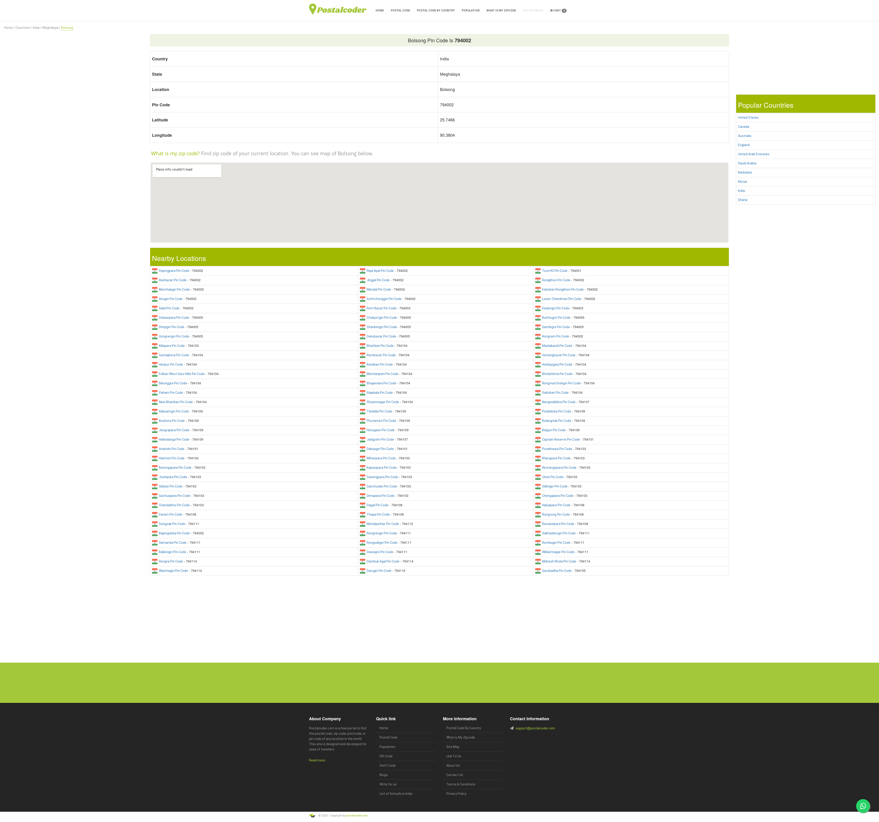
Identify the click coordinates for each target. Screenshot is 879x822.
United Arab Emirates (753, 154)
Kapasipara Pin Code (381, 467)
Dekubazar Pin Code (380, 336)
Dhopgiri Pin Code (170, 327)
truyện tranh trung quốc (440, 809)
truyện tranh (344, 809)
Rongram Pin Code (555, 336)
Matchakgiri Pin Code (173, 289)
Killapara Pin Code (171, 346)
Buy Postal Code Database (488, 689)
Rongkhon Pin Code (555, 280)
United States (748, 117)
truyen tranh (357, 809)
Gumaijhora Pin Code (173, 355)
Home (380, 10)
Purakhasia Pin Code (556, 449)
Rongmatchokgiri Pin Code (561, 383)
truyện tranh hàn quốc (417, 809)
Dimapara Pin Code (379, 496)
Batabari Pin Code (379, 364)
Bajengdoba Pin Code (173, 533)
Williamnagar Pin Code (557, 552)
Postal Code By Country (436, 10)
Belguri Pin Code (553, 430)
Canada (743, 127)
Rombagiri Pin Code (555, 542)
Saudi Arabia (747, 163)
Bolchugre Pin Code (555, 317)
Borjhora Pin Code (171, 421)
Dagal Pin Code (376, 505)
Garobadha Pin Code (556, 571)
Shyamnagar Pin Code (382, 402)
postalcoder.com (357, 815)
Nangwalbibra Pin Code (558, 402)
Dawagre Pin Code (379, 552)
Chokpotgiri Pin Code (381, 317)
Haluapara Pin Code (555, 505)
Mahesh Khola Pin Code (558, 561)
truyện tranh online (396, 809)
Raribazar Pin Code (172, 280)
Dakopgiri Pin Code (379, 449)
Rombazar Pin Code (380, 355)
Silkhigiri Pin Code (554, 486)
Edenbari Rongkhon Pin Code (562, 289)
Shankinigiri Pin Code (381, 327)
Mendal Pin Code (378, 289)
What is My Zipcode (501, 10)
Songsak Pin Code (171, 524)
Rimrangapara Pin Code (558, 467)
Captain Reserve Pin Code (560, 439)
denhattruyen (482, 809)
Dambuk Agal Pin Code (382, 561)
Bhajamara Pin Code (380, 383)
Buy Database (533, 10)
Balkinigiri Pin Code (171, 552)
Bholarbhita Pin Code (556, 374)
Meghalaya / (51, 27)
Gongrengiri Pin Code (173, 336)
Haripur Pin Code (170, 364)
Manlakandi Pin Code (556, 346)
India (741, 191)
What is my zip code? (175, 153)
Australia (744, 136)
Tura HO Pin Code (554, 271)
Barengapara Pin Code (174, 467)
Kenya (742, 181)
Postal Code (400, 10)
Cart (559, 10)
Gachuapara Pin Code (173, 496)
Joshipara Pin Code (172, 477)
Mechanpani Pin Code (381, 374)
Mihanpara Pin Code (380, 458)
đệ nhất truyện (316, 809)
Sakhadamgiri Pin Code (558, 533)
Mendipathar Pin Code (382, 524)
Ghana (742, 200)
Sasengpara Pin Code (381, 477)
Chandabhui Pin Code (173, 505)
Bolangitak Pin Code (556, 421)
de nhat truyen (331, 809)
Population (471, 10)
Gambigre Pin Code (555, 327)
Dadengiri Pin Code (555, 308)
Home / (9, 27)
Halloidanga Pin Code (173, 439)
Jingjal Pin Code (377, 280)
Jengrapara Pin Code (173, 430)
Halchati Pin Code (170, 458)
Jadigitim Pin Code (379, 439)
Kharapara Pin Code (556, 458)
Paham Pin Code (170, 392)
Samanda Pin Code (172, 542)
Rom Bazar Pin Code (380, 308)
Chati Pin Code (552, 477)
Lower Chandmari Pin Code (561, 299)
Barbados (745, 172)
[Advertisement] (73, 62)
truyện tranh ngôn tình (375, 809)
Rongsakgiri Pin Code (381, 542)
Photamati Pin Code (380, 421)
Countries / (24, 27)
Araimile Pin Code (170, 449)
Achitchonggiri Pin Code (383, 299)
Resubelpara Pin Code (557, 524)
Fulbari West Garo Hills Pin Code (181, 374)
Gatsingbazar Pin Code (558, 355)
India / (37, 27)
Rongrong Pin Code (555, 514)
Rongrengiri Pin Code (381, 533)
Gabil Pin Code (168, 308)
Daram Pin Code (169, 514)
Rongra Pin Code (170, 561)
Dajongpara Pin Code (173, 271)
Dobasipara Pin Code (173, 317)
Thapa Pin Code (377, 514)
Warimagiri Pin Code (172, 571)
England (744, 145)
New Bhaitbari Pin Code (175, 402)
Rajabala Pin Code (379, 392)
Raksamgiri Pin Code (173, 411)
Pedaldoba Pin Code (556, 411)
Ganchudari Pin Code (381, 486)
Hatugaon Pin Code (380, 430)
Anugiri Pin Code (169, 299)
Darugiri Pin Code (378, 571)
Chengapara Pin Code (557, 496)
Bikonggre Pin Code (172, 383)
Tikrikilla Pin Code (378, 411)
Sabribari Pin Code (555, 392)
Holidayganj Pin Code (556, 364)
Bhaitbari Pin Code (379, 346)
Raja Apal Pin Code (379, 271)
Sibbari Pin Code (169, 486)
